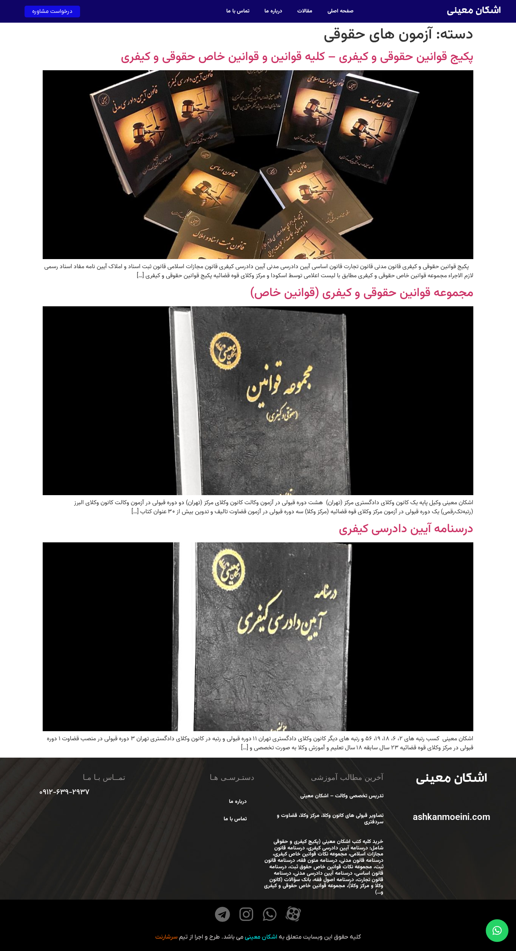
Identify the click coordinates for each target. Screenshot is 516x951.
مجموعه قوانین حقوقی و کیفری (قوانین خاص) (361, 293)
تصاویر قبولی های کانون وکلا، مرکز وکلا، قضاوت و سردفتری (330, 819)
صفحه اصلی (341, 11)
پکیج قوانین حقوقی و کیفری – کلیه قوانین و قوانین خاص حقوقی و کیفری (297, 57)
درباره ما (273, 11)
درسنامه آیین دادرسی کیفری (406, 529)
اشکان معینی (474, 11)
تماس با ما (237, 11)
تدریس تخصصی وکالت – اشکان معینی (341, 796)
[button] (497, 930)
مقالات (304, 11)
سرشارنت (166, 937)
